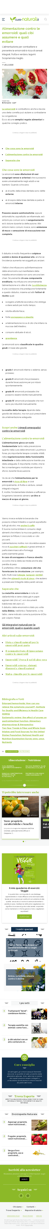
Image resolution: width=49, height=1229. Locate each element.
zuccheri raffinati (18, 547)
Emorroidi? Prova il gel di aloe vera (26, 659)
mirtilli (39, 575)
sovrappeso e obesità (22, 317)
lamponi (30, 575)
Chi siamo (17, 1207)
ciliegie (21, 575)
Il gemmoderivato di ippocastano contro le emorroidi (24, 652)
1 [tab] (23, 841)
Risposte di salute (33, 1210)
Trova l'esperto (13, 1210)
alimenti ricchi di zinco (22, 578)
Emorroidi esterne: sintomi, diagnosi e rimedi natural (21, 667)
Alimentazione (12, 751)
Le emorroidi (8, 109)
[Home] (24, 19)
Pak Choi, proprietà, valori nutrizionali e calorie (35, 766)
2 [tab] (25, 841)
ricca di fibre (20, 481)
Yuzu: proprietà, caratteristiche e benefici (12, 766)
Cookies (39, 1216)
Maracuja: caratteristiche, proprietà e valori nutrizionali (12, 775)
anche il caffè (28, 525)
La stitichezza (39, 285)
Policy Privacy (28, 1216)
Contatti (30, 1207)
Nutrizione (24, 751)
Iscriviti (24, 1179)
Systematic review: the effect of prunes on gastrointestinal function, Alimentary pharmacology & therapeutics (24, 721)
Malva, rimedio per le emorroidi (23, 674)
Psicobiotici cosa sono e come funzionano (35, 774)
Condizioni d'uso (13, 1216)
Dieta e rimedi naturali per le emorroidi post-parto (22, 644)
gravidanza (11, 338)
